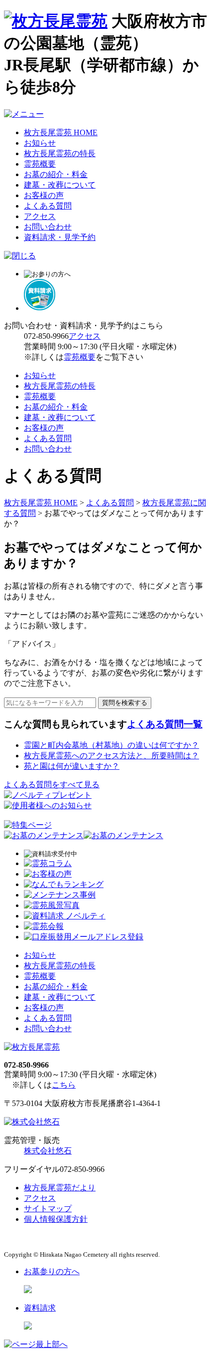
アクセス (40, 216)
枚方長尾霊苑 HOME (61, 132)
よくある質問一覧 (165, 724)
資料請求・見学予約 (60, 237)
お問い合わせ (48, 227)
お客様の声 (44, 195)
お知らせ (40, 143)
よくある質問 (48, 206)
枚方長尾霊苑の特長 (60, 153)
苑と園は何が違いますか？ (71, 766)
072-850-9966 (46, 336)
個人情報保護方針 (56, 1219)
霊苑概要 (40, 164)
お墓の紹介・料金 (56, 174)
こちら (64, 1085)
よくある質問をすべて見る (52, 784)
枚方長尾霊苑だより (60, 1187)
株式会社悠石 (48, 1150)
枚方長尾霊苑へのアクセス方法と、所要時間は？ (111, 755)
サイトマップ (48, 1208)
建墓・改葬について (60, 185)
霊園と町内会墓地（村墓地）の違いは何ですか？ (111, 745)
